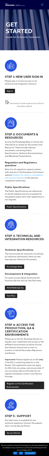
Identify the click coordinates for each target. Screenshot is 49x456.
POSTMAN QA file (15, 288)
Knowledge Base (14, 267)
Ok (15, 453)
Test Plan (11, 296)
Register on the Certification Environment (20, 385)
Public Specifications (16, 207)
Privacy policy (30, 453)
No (21, 453)
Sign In (10, 91)
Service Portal (13, 433)
